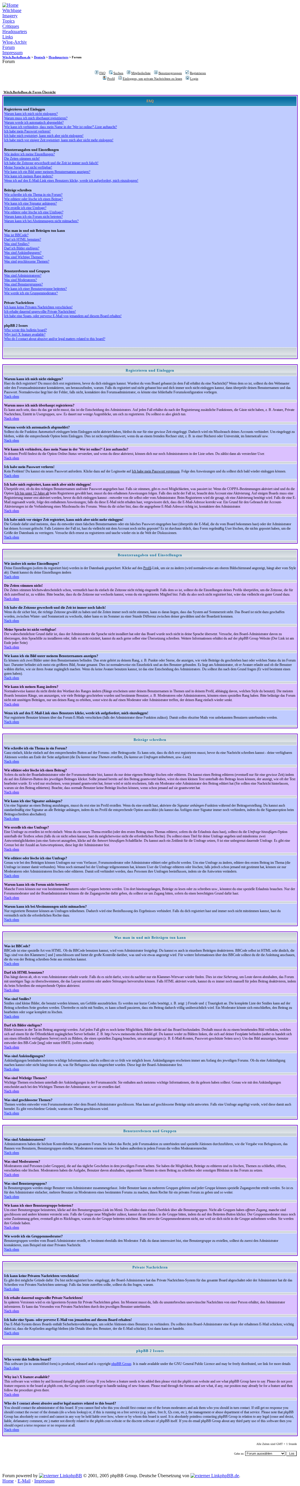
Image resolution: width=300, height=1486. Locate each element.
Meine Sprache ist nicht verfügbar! (28, 167)
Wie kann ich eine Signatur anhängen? (30, 203)
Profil (111, 78)
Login (194, 78)
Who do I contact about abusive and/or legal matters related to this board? (54, 339)
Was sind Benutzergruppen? (23, 284)
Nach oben (11, 397)
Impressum (12, 52)
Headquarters (14, 31)
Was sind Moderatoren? (20, 280)
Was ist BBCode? (16, 235)
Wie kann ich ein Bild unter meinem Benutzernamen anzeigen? (47, 172)
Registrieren (198, 73)
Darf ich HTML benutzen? (22, 239)
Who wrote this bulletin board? (25, 330)
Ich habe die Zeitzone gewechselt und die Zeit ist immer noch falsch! (51, 163)
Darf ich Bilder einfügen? (21, 248)
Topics (8, 20)
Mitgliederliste (141, 73)
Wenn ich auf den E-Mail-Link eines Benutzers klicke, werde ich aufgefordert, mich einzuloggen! (71, 180)
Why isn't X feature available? (24, 334)
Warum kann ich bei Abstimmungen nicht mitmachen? (41, 221)
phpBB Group (121, 1364)
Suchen (118, 73)
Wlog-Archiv (14, 42)
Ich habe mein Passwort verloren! (27, 131)
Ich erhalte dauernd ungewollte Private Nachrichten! (40, 312)
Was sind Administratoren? (22, 275)
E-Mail (24, 1480)
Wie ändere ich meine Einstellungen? (29, 154)
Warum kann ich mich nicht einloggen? (31, 114)
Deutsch (39, 57)
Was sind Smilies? (16, 244)
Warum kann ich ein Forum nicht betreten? (33, 217)
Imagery (10, 15)
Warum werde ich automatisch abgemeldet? (34, 122)
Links (7, 36)
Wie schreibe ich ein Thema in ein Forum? (33, 195)
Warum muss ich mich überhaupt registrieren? (35, 118)
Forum (8, 47)
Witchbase (11, 10)
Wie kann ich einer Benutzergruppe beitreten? (35, 289)
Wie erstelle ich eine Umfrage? (25, 208)
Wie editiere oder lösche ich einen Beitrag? (33, 199)
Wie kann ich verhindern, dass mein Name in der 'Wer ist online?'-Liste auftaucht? (60, 127)
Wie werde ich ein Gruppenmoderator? (31, 293)
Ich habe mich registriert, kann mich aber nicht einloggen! (43, 136)
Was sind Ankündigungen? (22, 253)
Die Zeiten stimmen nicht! (22, 159)
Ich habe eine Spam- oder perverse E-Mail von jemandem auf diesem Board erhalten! (63, 316)
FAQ (102, 73)
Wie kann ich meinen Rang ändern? (28, 176)
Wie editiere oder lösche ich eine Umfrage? (33, 212)
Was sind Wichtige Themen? (23, 257)
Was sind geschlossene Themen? (26, 261)
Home (8, 1480)
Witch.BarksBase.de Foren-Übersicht (30, 92)
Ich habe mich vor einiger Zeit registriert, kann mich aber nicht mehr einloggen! (58, 140)
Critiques (10, 26)
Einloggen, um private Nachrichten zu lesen (152, 78)
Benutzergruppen (170, 73)
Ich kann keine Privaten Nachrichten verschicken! (38, 307)
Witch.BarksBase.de (16, 57)
